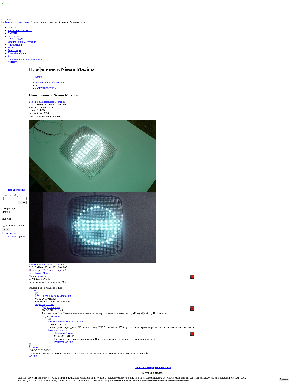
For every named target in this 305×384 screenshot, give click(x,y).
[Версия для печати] (10, 19)
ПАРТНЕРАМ (15, 39)
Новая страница (16, 189)
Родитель (40, 304)
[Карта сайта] (7, 19)
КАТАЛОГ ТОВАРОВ (20, 30)
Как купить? (14, 36)
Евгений (33, 347)
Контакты (13, 61)
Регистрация (9, 233)
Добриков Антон (38, 276)
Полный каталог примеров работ (26, 59)
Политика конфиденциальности (162, 380)
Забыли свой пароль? (13, 236)
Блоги (38, 76)
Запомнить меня (15, 225)
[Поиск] (5, 19)
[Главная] (79, 17)
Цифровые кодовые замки (15, 22)
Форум (11, 56)
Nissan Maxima (43, 273)
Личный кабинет (17, 53)
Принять (284, 379)
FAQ (10, 47)
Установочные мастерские (22, 41)
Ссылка (33, 290)
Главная (12, 27)
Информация (15, 44)
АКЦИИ (12, 33)
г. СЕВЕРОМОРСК (45, 88)
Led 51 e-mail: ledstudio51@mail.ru (47, 101)
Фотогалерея (14, 50)
